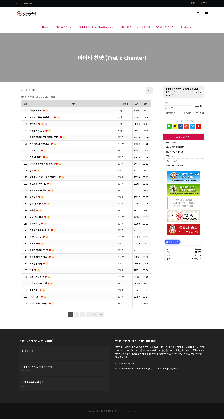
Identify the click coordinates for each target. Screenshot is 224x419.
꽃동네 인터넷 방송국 (174, 165)
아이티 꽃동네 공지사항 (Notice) (36, 340)
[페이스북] (180, 126)
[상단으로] (217, 412)
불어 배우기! (27, 350)
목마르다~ (35, 290)
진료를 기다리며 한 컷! (40, 230)
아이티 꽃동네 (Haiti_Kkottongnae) (96, 26)
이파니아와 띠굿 (37, 276)
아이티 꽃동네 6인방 (39, 250)
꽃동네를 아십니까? (63, 26)
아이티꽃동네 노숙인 (39, 303)
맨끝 (101, 314)
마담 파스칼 (35, 296)
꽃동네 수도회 (171, 160)
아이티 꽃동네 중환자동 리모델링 (45, 137)
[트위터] (192, 126)
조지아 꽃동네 (171, 142)
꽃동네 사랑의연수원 (174, 151)
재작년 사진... (36, 236)
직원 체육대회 (36, 157)
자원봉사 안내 (143, 26)
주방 (32, 270)
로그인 (193, 3)
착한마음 (34, 123)
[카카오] (175, 126)
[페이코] (198, 126)
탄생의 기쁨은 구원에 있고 (42, 117)
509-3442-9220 (25, 3)
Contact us (187, 26)
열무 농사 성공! (37, 216)
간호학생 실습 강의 (38, 283)
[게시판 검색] (149, 90)
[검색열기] (198, 13)
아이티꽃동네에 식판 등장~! (42, 163)
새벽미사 (34, 243)
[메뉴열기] (206, 13)
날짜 (145, 103)
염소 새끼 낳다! (37, 203)
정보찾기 (200, 113)
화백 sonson (36, 110)
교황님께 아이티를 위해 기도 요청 (37, 366)
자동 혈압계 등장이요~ (40, 143)
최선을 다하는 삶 (37, 130)
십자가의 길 (35, 223)
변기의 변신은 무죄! (39, 190)
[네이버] (169, 126)
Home (45, 26)
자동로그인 (171, 113)
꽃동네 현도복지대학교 (175, 147)
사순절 (33, 210)
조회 (136, 103)
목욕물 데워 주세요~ (39, 256)
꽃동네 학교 (171, 156)
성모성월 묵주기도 (38, 183)
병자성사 (34, 197)
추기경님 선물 (36, 263)
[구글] (186, 126)
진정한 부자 (35, 150)
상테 (32, 170)
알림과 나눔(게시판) (165, 26)
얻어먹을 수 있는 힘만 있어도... (44, 177)
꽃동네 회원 (125, 26)
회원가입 (204, 3)
